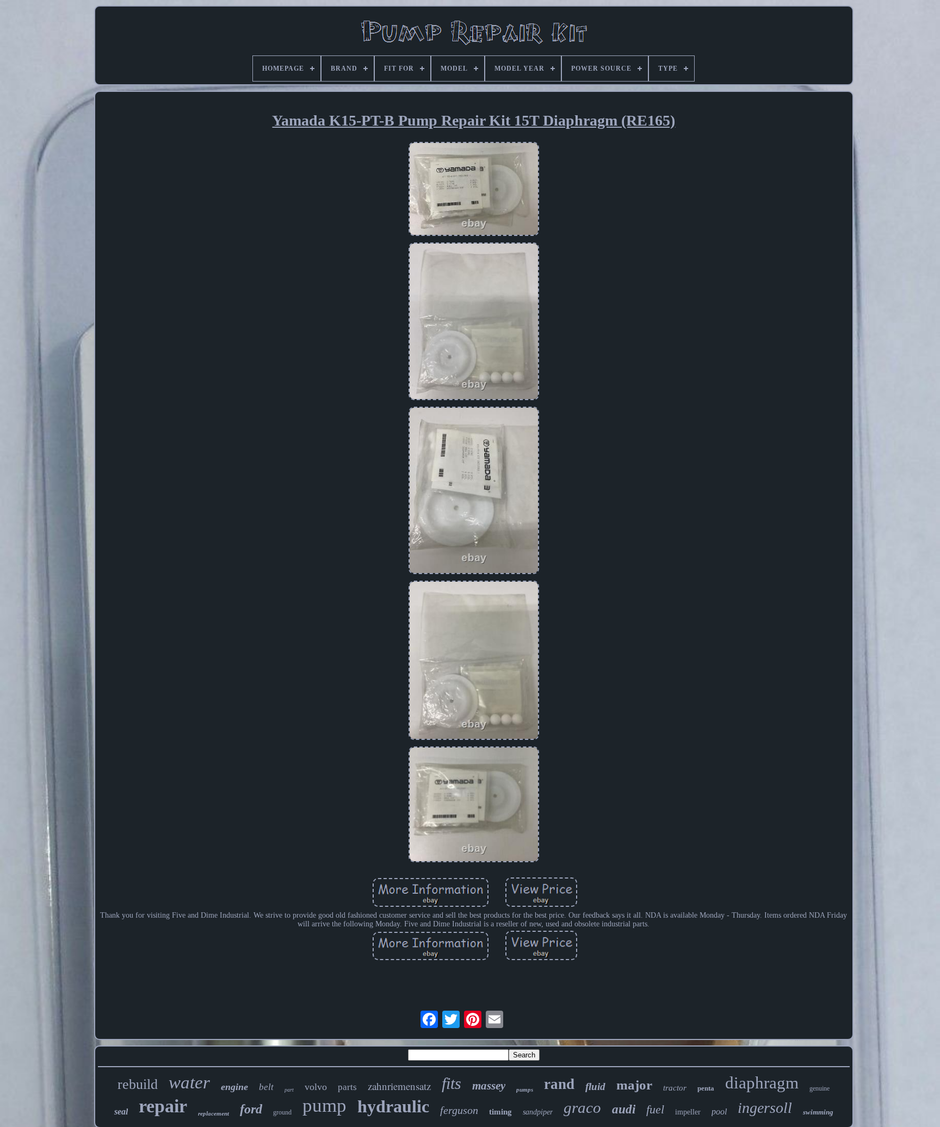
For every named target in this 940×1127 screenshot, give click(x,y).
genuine (819, 1088)
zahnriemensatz (399, 1086)
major (634, 1085)
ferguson (459, 1110)
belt (266, 1087)
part (289, 1090)
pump (324, 1105)
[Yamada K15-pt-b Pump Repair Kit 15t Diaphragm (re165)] (474, 190)
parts (347, 1087)
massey (488, 1085)
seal (121, 1111)
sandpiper (538, 1112)
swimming (818, 1112)
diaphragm (762, 1082)
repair (163, 1106)
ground (282, 1112)
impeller (688, 1112)
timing (500, 1111)
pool (719, 1111)
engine (234, 1086)
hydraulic (393, 1106)
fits (451, 1083)
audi (623, 1109)
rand (559, 1084)
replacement (213, 1113)
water (189, 1082)
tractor (675, 1088)
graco (582, 1107)
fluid (595, 1086)
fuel (655, 1109)
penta (705, 1088)
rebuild (138, 1084)
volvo (316, 1086)
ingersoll (765, 1107)
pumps (524, 1089)
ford (251, 1109)
